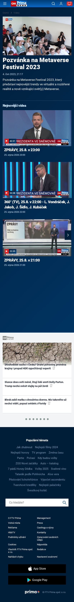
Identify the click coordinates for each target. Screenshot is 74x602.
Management (43, 518)
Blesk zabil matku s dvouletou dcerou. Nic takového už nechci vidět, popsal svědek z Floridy (35, 401)
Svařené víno (58, 468)
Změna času (56, 452)
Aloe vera (53, 474)
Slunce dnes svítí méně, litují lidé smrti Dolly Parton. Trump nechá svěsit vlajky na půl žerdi (34, 384)
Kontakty (41, 532)
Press (40, 523)
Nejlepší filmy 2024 (46, 447)
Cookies (12, 544)
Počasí (31, 458)
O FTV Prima (14, 518)
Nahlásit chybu (15, 556)
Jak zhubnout (24, 447)
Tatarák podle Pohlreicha (30, 474)
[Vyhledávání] (53, 3)
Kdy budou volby (47, 458)
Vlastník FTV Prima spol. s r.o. (20, 550)
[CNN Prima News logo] (19, 3)
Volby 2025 (41, 468)
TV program (39, 452)
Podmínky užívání (17, 537)
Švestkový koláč (37, 490)
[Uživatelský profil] (61, 3)
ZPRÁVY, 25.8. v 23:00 (22, 150)
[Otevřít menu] (5, 3)
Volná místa (14, 523)
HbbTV (11, 532)
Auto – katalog (49, 463)
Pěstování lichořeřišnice (23, 479)
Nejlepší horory (20, 452)
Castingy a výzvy (45, 527)
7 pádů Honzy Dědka (20, 468)
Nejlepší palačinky (50, 485)
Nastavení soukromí (47, 556)
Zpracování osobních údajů (47, 538)
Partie (20, 458)
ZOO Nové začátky (27, 463)
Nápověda (42, 544)
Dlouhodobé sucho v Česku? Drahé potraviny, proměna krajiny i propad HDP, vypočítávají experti (35, 366)
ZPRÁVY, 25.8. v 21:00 (22, 260)
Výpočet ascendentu (53, 479)
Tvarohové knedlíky (24, 485)
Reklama (12, 527)
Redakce (41, 549)
